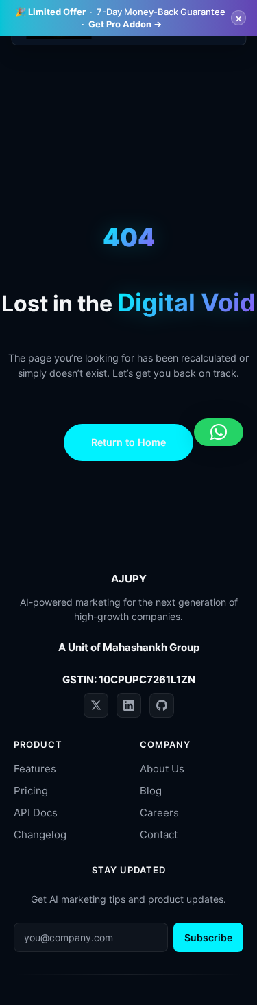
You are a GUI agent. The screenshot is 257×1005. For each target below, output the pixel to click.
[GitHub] (161, 705)
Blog (151, 790)
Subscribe (208, 937)
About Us (162, 768)
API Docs (36, 812)
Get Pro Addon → (125, 24)
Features (35, 768)
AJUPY (129, 578)
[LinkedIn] (129, 705)
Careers (159, 812)
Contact (159, 834)
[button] (218, 432)
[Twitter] (96, 705)
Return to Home (128, 442)
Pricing (31, 790)
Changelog (40, 834)
